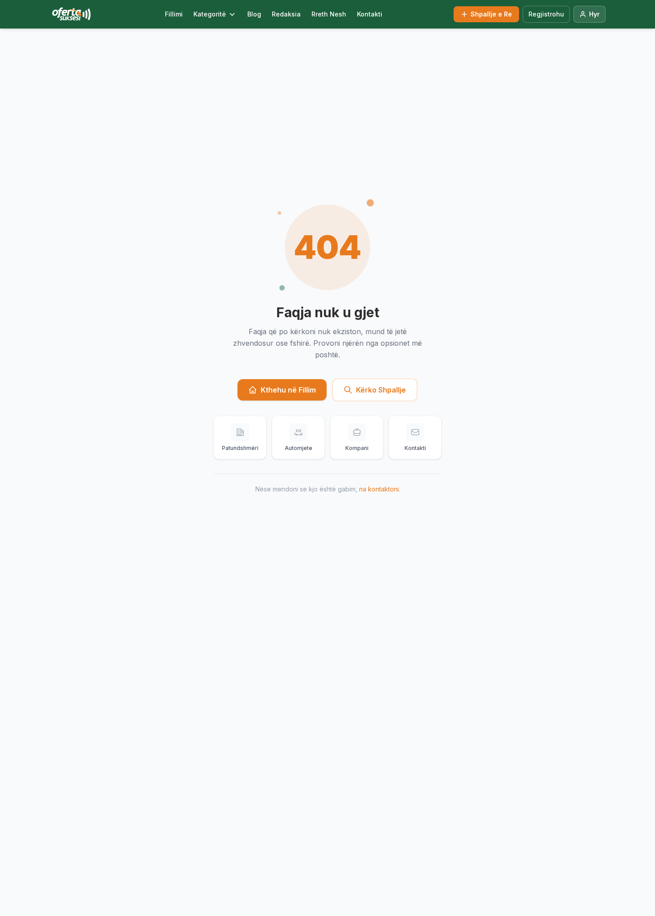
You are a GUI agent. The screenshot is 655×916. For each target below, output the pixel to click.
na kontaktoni (379, 489)
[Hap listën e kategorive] (232, 14)
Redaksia (286, 14)
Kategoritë (209, 14)
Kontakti (369, 14)
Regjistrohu (546, 14)
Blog (254, 14)
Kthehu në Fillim (288, 389)
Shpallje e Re (491, 14)
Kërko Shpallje (381, 389)
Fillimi (174, 14)
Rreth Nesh (328, 14)
